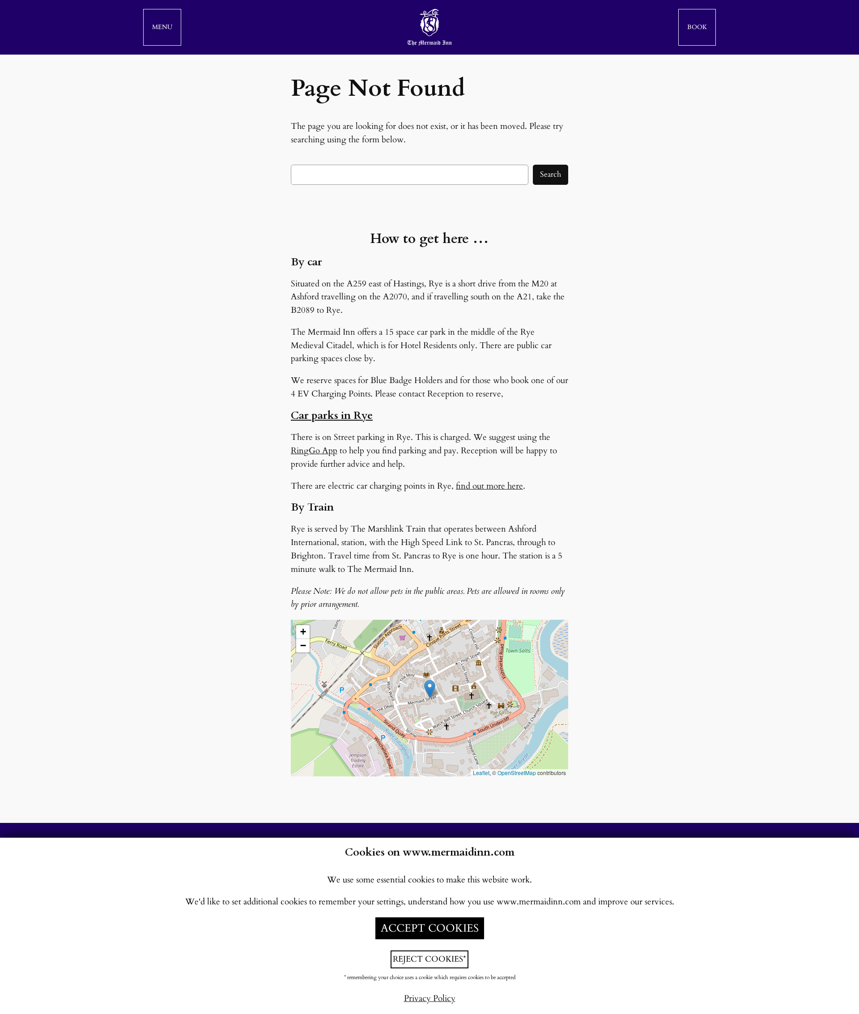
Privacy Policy (429, 998)
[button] (162, 27)
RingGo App (314, 450)
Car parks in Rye (332, 415)
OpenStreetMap (517, 772)
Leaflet (481, 772)
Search (550, 174)
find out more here (489, 486)
